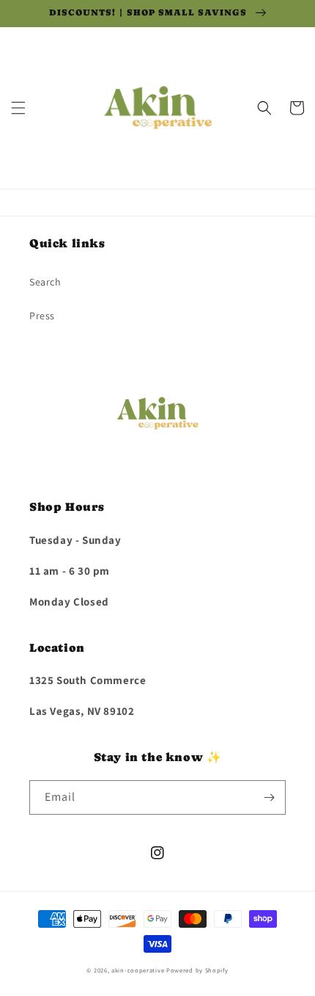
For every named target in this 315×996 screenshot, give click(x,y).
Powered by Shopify (197, 970)
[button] (18, 108)
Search (45, 281)
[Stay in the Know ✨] (269, 797)
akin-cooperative (137, 970)
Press (42, 315)
